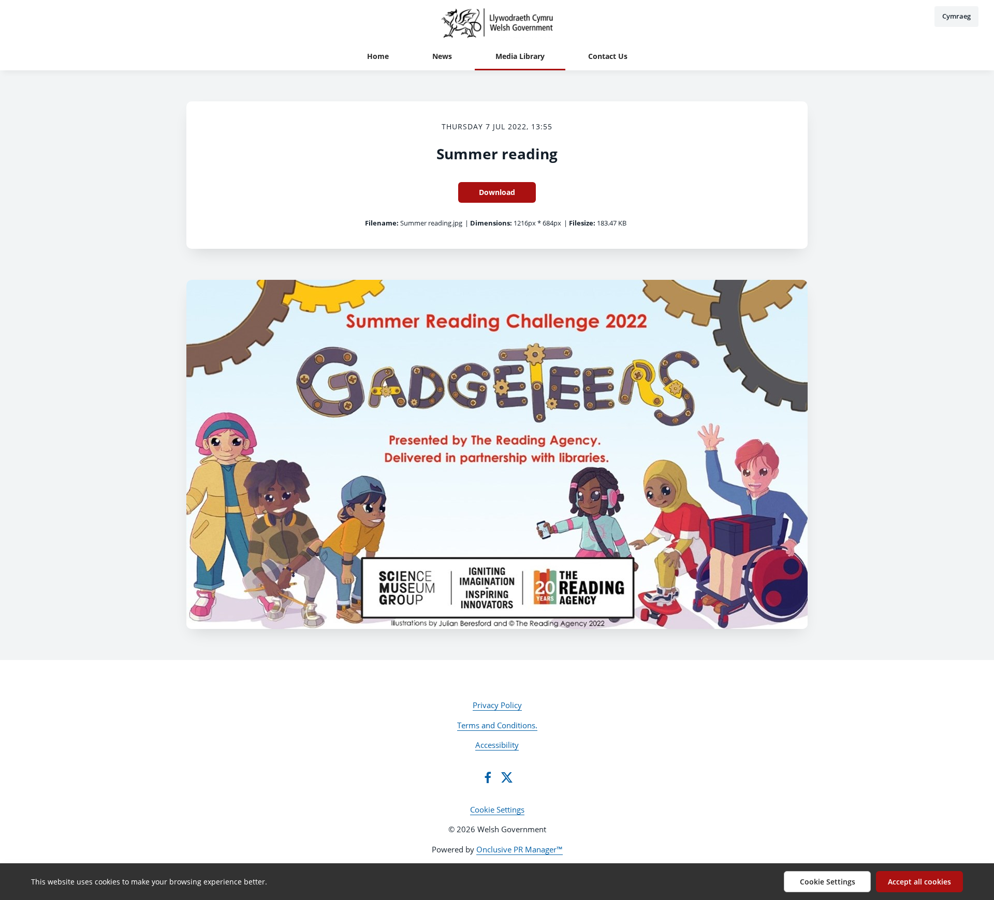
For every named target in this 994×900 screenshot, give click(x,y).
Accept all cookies (919, 882)
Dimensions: (491, 223)
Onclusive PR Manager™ (519, 849)
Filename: (382, 223)
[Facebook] (487, 777)
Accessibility (497, 745)
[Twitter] (507, 777)
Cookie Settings (497, 809)
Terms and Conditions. (497, 725)
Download (497, 192)
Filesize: (582, 223)
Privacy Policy (497, 705)
